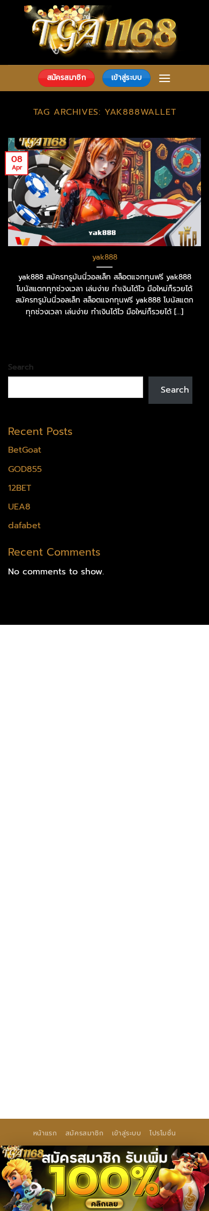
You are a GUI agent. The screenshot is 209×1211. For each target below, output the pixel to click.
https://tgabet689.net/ (56, 1032)
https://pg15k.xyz (44, 703)
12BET (19, 488)
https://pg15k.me (119, 689)
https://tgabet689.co (152, 1032)
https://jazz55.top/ (47, 922)
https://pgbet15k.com (129, 716)
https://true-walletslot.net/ (123, 1059)
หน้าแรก (45, 1133)
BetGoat (24, 450)
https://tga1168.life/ (136, 785)
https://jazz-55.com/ (50, 936)
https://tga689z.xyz (48, 661)
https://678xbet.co (138, 799)
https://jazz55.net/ (46, 881)
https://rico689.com (134, 661)
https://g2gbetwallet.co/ (59, 1005)
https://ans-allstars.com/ (59, 812)
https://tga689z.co (136, 647)
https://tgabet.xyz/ (138, 757)
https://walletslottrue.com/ (64, 1045)
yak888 (104, 257)
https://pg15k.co (117, 703)
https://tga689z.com (51, 647)
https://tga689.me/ (48, 1018)
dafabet (24, 525)
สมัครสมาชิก (84, 1133)
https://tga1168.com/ (51, 757)
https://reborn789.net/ (56, 853)
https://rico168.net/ (155, 812)
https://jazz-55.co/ (127, 922)
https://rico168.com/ (50, 826)
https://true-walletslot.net (62, 895)
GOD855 (25, 469)
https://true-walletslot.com (125, 908)
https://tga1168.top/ (50, 785)
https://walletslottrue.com (142, 881)
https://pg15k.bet (44, 689)
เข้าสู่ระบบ (126, 1133)
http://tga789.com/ (48, 771)
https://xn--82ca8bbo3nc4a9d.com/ (86, 984)
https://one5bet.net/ (140, 826)
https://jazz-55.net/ (136, 936)
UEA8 (19, 506)
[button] (164, 78)
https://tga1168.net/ (133, 771)
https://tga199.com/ (136, 839)
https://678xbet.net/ (51, 799)
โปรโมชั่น (163, 1133)
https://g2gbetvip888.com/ (142, 949)
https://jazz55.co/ (44, 949)
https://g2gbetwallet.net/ (61, 977)
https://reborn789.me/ (113, 867)
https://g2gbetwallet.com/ (63, 963)
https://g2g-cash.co (140, 675)
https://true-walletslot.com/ (66, 1073)
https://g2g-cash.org (51, 675)
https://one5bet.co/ (50, 839)
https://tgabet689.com (140, 1018)
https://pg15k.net (44, 716)
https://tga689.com (155, 1005)
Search (21, 367)
